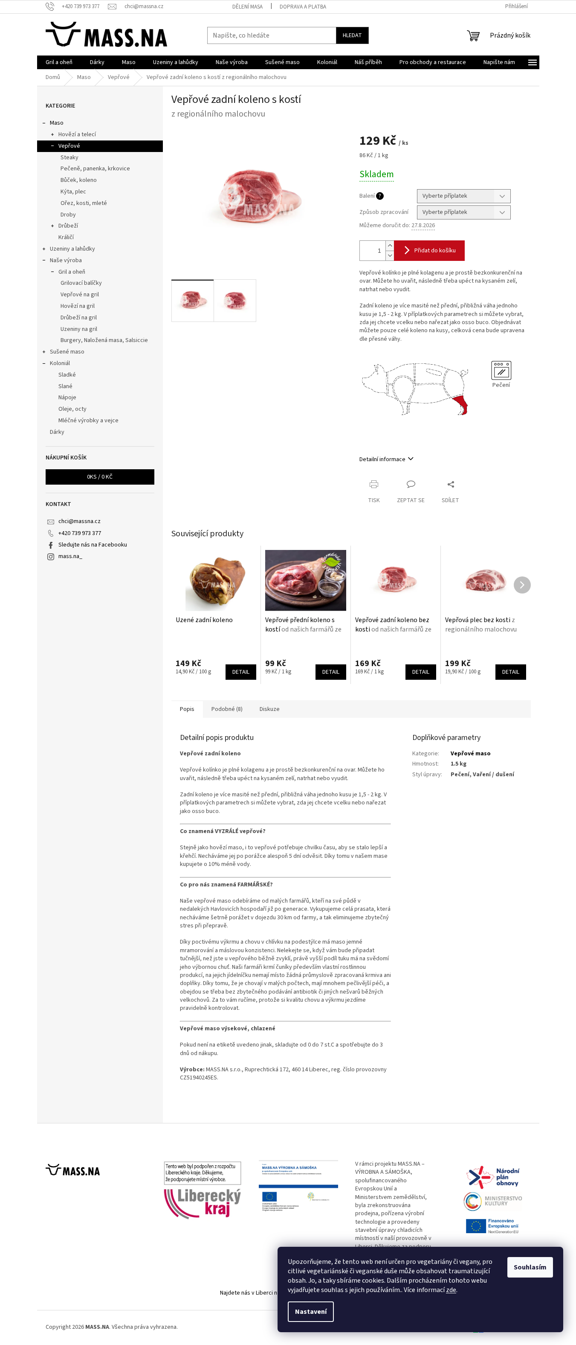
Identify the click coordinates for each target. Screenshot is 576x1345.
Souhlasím (530, 1267)
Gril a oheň (71, 272)
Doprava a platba (303, 7)
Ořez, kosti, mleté (84, 203)
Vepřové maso (471, 753)
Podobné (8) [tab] (227, 709)
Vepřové (69, 146)
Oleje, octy (72, 409)
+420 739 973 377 (79, 533)
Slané (65, 386)
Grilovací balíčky (81, 283)
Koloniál (60, 363)
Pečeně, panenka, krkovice (95, 168)
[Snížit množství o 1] (389, 255)
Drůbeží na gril (79, 317)
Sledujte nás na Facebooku (92, 545)
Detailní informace (382, 459)
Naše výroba (66, 260)
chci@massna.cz (79, 521)
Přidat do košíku (435, 250)
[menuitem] (59, 62)
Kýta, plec (73, 191)
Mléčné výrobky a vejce (88, 420)
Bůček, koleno (79, 180)
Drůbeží (68, 226)
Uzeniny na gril (79, 329)
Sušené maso (67, 352)
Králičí (66, 237)
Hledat (352, 35)
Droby (68, 215)
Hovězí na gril (78, 306)
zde (451, 1290)
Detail (240, 672)
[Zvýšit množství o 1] (389, 246)
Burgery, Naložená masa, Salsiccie (104, 340)
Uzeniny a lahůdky (72, 249)
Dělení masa (247, 7)
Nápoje (67, 397)
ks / (100, 477)
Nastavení (311, 1311)
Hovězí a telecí (77, 134)
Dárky (57, 432)
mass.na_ (70, 556)
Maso (57, 123)
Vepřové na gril (80, 294)
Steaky (69, 157)
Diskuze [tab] (270, 709)
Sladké (67, 375)
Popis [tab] (187, 709)
